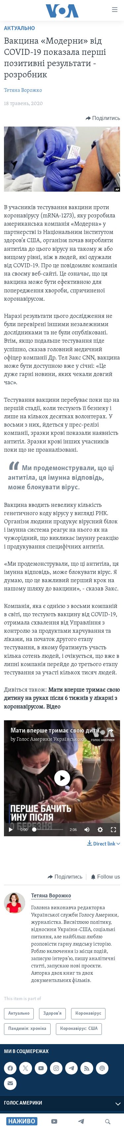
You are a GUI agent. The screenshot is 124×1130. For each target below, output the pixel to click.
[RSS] (86, 1068)
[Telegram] (81, 1121)
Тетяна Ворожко (23, 90)
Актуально (19, 29)
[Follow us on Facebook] (10, 1068)
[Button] (103, 118)
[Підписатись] (10, 1083)
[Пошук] (108, 1121)
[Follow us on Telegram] (71, 1068)
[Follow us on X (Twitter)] (25, 1068)
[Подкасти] (102, 1068)
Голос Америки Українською (50, 739)
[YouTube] (54, 1121)
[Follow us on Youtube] (41, 1068)
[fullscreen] (113, 829)
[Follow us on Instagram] (56, 1068)
